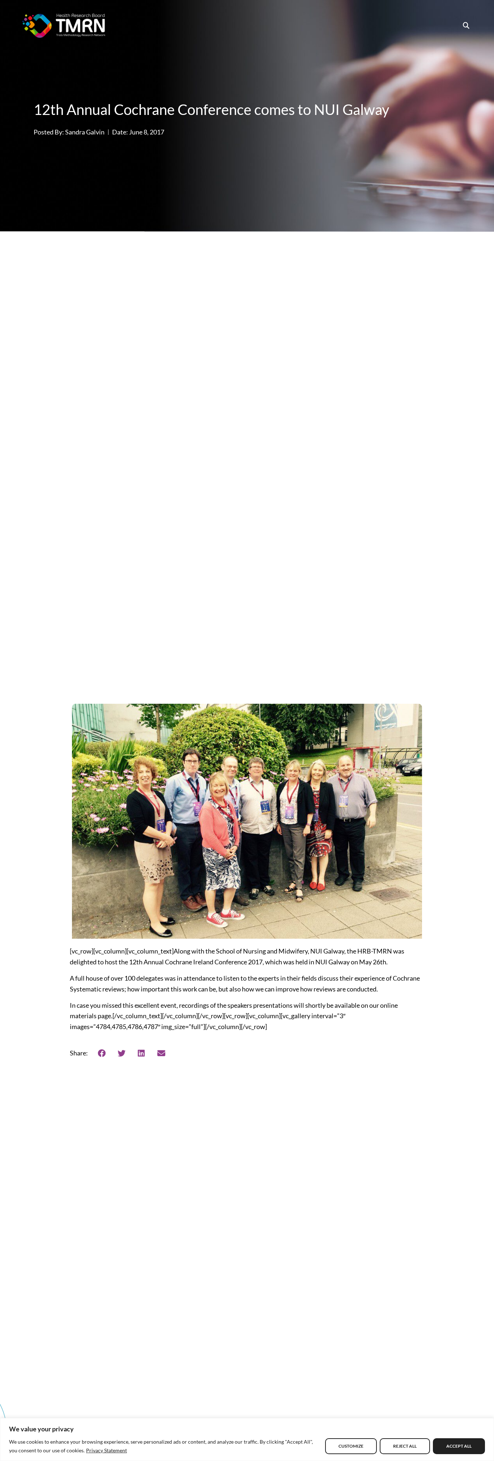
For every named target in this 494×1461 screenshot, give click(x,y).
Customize (350, 1446)
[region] (247, 1439)
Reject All (405, 1446)
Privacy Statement (106, 1450)
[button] (466, 25)
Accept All (459, 1446)
